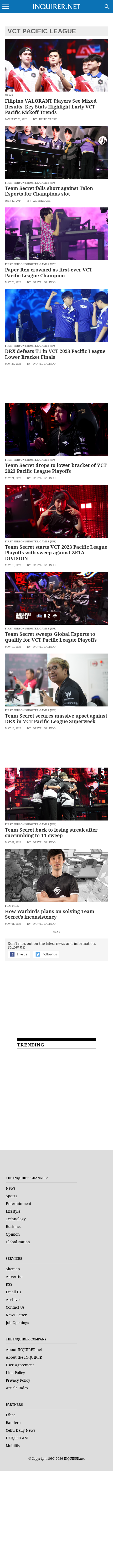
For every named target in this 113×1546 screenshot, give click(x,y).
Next (56, 931)
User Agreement (20, 1364)
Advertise (14, 1276)
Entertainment (18, 1203)
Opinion (13, 1234)
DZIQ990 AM (17, 1437)
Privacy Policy (18, 1380)
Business (13, 1226)
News (10, 1188)
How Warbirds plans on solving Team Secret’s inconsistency (49, 914)
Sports (11, 1195)
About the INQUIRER (24, 1357)
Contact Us (15, 1307)
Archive (12, 1299)
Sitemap (13, 1268)
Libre (10, 1414)
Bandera (13, 1422)
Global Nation (18, 1241)
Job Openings (17, 1322)
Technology (16, 1218)
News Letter (16, 1314)
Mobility (13, 1445)
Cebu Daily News (20, 1430)
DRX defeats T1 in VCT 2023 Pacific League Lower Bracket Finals (55, 354)
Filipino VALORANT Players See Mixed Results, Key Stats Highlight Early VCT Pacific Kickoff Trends (51, 106)
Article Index (17, 1387)
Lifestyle (13, 1211)
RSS (9, 1284)
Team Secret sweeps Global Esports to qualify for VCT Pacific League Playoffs (51, 637)
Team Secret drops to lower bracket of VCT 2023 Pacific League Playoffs (56, 468)
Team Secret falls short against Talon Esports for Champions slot (49, 191)
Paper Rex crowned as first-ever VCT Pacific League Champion (48, 272)
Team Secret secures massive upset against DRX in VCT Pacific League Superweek (56, 719)
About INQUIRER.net (24, 1349)
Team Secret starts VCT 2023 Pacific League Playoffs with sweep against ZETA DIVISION (56, 552)
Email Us (13, 1291)
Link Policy (15, 1372)
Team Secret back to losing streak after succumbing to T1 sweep (51, 833)
